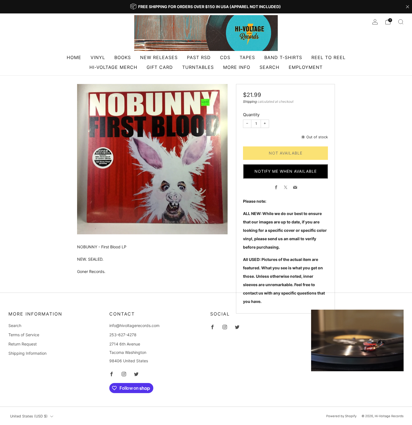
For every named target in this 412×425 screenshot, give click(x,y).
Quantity (251, 114)
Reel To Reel (328, 57)
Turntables (198, 67)
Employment (306, 67)
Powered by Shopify (341, 416)
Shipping (250, 101)
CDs (225, 57)
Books (122, 57)
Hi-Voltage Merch (113, 67)
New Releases (159, 57)
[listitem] (206, 6)
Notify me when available (285, 171)
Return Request (22, 344)
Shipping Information (27, 353)
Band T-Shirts (283, 57)
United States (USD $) (29, 416)
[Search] (401, 22)
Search (269, 67)
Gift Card (160, 67)
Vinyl (98, 57)
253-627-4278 (122, 334)
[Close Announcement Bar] (407, 6)
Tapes (247, 57)
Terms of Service (23, 334)
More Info (236, 67)
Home (74, 57)
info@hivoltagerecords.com (134, 325)
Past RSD (199, 57)
